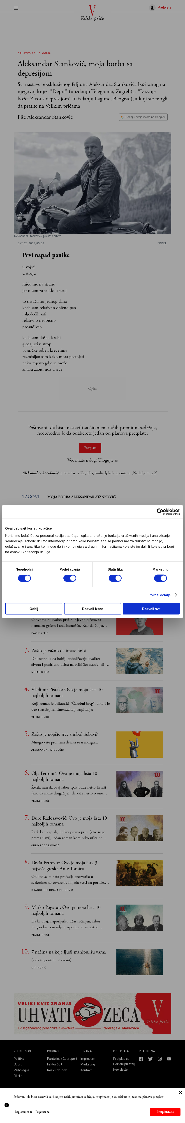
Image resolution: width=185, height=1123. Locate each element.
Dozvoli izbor (92, 608)
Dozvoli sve (151, 608)
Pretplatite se (165, 1112)
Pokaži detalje (159, 595)
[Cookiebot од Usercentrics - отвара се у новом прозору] (160, 511)
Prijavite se (42, 1112)
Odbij (34, 608)
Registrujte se (23, 1112)
